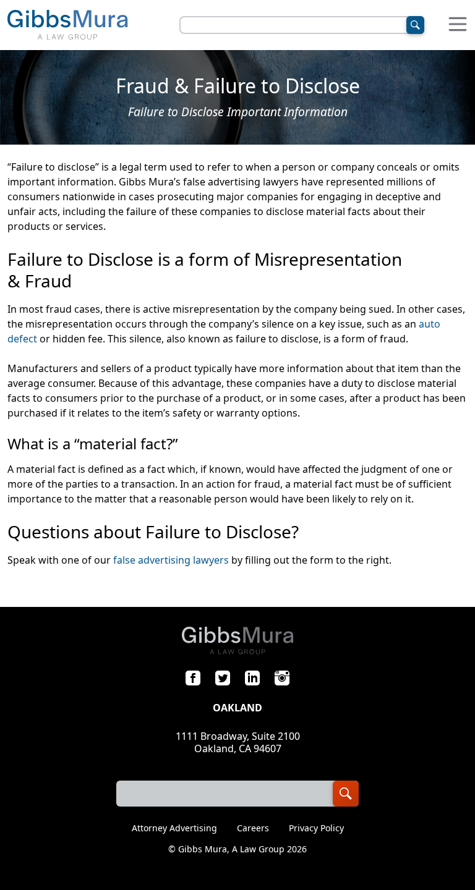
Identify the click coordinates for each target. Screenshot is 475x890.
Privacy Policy (316, 828)
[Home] (67, 25)
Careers (253, 828)
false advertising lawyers (171, 560)
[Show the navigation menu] (457, 25)
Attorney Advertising (174, 828)
